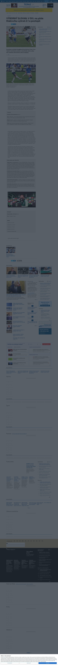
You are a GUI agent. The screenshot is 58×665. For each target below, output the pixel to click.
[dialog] (29, 659)
